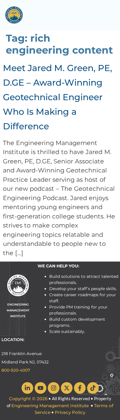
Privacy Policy (70, 412)
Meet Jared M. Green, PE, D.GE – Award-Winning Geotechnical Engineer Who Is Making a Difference (57, 97)
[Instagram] (53, 388)
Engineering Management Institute (50, 405)
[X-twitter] (67, 388)
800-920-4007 (15, 370)
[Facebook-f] (80, 388)
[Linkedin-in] (27, 388)
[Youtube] (40, 388)
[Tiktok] (93, 388)
